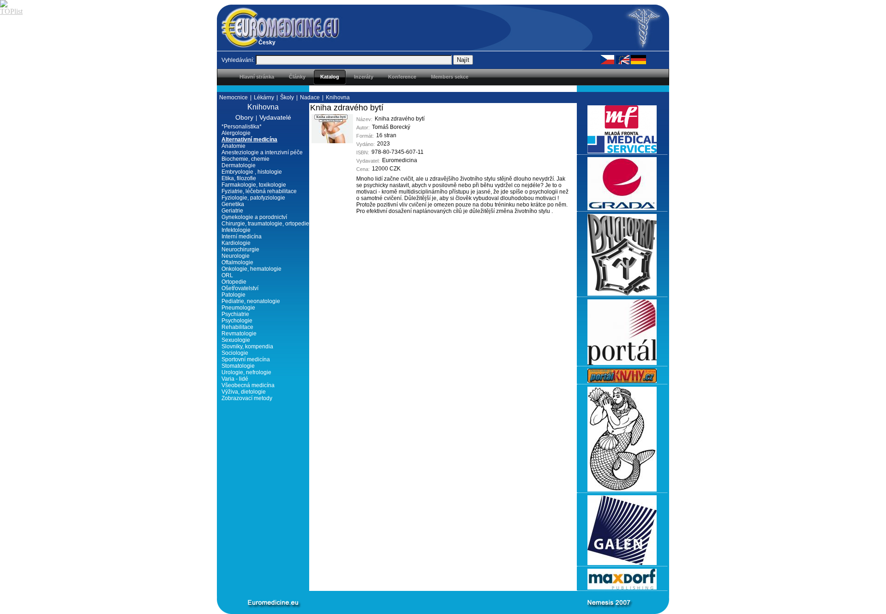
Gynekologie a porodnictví (254, 217)
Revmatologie (239, 333)
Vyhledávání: (238, 60)
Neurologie (236, 256)
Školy (287, 97)
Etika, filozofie (239, 178)
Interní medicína (242, 236)
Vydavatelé (275, 117)
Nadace (310, 97)
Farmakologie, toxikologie (254, 185)
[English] (622, 59)
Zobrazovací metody (247, 398)
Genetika (233, 204)
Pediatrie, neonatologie (251, 301)
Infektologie (236, 230)
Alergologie (236, 133)
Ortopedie (234, 282)
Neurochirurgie (240, 249)
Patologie (233, 295)
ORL (227, 275)
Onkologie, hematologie (251, 269)
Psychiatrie (235, 314)
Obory (244, 117)
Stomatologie (238, 366)
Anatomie (233, 146)
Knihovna (338, 97)
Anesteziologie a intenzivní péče (262, 152)
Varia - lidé (235, 379)
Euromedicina (399, 160)
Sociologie (235, 353)
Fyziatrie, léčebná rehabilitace (259, 191)
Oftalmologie (237, 262)
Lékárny (264, 97)
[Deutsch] (638, 59)
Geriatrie (232, 210)
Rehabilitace (237, 327)
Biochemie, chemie (245, 159)
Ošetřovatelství (240, 288)
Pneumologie (238, 307)
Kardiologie (236, 243)
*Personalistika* (242, 126)
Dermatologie (239, 165)
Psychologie (237, 320)
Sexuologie (236, 340)
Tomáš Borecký (391, 127)
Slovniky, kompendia (247, 346)
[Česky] (607, 59)
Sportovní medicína (246, 359)
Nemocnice (233, 97)
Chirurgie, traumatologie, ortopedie (265, 223)
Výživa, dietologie (244, 392)
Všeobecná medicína (248, 385)
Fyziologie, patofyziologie (253, 198)
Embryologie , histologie (252, 172)
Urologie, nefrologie (246, 372)
